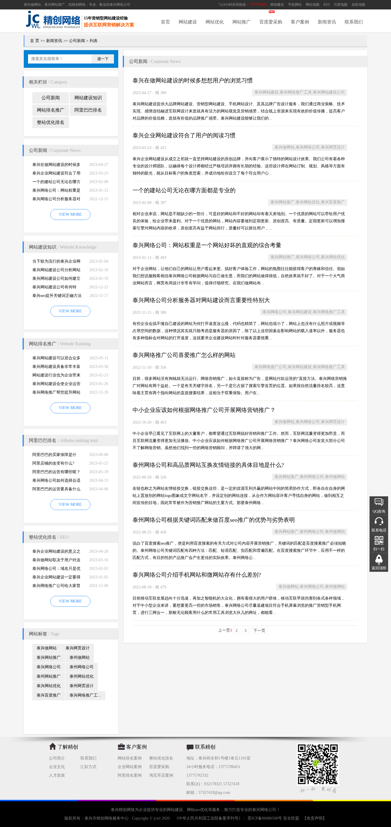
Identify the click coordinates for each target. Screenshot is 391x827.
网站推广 (241, 21)
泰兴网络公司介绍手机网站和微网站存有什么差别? (197, 575)
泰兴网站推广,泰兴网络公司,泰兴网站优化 (307, 257)
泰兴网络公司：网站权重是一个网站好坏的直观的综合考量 (56, 191)
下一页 (259, 630)
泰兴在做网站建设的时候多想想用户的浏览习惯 (56, 165)
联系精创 (205, 747)
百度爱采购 (270, 21)
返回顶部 (379, 568)
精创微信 (277, 5)
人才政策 (57, 775)
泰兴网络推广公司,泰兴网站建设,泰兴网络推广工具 (299, 367)
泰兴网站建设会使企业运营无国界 (56, 385)
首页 (165, 21)
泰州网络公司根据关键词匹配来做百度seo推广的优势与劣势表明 (214, 520)
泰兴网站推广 (49, 657)
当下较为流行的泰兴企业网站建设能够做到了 (56, 262)
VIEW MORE (70, 214)
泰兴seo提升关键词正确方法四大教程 (57, 296)
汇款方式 (88, 767)
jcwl (157, 818)
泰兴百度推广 (49, 695)
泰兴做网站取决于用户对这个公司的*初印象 (56, 561)
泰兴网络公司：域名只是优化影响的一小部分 (56, 569)
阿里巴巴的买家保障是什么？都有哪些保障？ (54, 456)
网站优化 (215, 21)
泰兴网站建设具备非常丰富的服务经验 (56, 367)
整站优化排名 (50, 122)
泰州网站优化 (82, 676)
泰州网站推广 (49, 676)
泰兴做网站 (32, 5)
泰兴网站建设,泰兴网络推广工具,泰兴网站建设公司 (299, 92)
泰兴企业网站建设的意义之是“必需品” (56, 552)
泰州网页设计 (82, 686)
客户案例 (300, 21)
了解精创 (68, 747)
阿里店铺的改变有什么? (53, 463)
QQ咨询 (379, 511)
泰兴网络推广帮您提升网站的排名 (56, 393)
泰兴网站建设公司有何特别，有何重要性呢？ (54, 288)
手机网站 (295, 5)
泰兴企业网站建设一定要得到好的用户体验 (56, 578)
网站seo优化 (197, 810)
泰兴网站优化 (49, 686)
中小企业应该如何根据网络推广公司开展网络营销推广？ (204, 410)
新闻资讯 (327, 21)
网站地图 (312, 5)
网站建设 (188, 21)
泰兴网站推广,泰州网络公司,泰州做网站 (310, 477)
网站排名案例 (130, 758)
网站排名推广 (50, 110)
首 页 (34, 41)
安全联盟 (291, 818)
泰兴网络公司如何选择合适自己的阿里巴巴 (56, 481)
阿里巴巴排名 (88, 110)
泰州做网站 (80, 657)
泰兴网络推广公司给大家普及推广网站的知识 (56, 587)
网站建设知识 (88, 97)
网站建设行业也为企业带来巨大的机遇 (56, 376)
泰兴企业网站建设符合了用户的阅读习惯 (56, 174)
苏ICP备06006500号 (264, 818)
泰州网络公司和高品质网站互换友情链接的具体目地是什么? (208, 465)
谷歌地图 (358, 5)
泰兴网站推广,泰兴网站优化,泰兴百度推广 (307, 202)
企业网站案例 (130, 767)
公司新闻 (77, 41)
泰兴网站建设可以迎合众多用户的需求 (56, 359)
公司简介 (57, 758)
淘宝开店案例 (161, 775)
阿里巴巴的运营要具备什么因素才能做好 (56, 490)
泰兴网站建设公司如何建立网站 (56, 279)
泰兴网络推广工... (85, 695)
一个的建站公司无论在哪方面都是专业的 (56, 183)
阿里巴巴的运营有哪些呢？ (56, 472)
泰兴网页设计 (78, 648)
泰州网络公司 (82, 667)
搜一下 (102, 59)
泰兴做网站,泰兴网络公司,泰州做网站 (312, 586)
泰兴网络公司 (120, 5)
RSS (326, 5)
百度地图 (340, 5)
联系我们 (354, 21)
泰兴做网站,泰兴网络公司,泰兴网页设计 (310, 147)
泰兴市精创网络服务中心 (106, 818)
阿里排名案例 (130, 775)
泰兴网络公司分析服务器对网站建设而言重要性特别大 (56, 200)
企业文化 (57, 767)
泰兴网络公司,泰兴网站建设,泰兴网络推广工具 (303, 312)
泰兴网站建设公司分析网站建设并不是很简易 (56, 271)
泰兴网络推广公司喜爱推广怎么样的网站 (184, 355)
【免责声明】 (315, 818)
